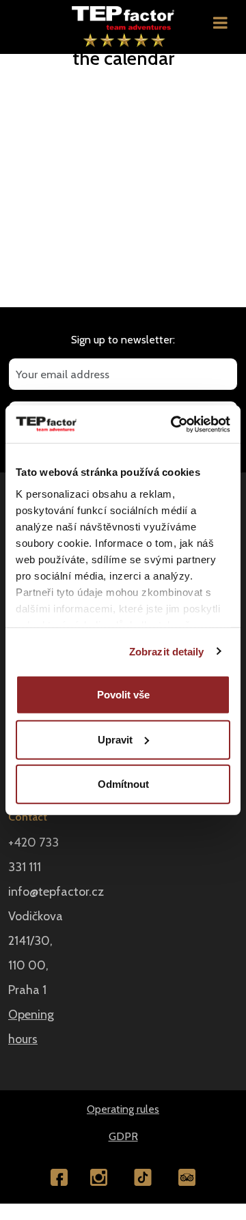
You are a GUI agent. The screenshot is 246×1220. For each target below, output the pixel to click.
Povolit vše (123, 694)
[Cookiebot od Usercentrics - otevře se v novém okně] (173, 424)
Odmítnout (123, 784)
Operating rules (123, 1109)
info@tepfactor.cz (56, 891)
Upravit (115, 739)
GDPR (123, 1136)
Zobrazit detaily (166, 651)
